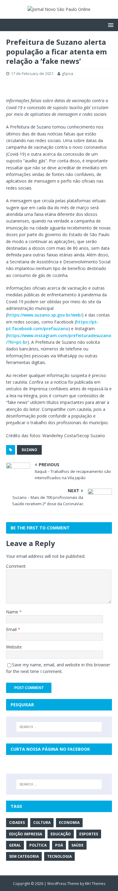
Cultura (42, 822)
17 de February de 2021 (32, 73)
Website (14, 647)
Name (12, 612)
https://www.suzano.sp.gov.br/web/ (44, 315)
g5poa (67, 73)
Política (38, 845)
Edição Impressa (25, 834)
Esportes (88, 834)
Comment (16, 566)
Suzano (29, 449)
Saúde (77, 845)
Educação (61, 834)
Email (12, 629)
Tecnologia (59, 856)
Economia (69, 822)
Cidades (17, 822)
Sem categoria (24, 856)
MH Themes (95, 883)
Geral (15, 845)
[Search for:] (59, 727)
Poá (59, 845)
